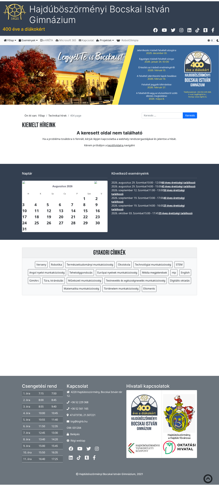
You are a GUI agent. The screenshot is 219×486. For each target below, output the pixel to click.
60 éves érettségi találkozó (178, 182)
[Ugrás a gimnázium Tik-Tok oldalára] (197, 31)
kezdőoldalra (115, 145)
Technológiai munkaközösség (153, 264)
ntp (174, 272)
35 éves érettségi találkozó (176, 213)
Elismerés (149, 288)
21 (73, 216)
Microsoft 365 (67, 40)
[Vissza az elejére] (208, 479)
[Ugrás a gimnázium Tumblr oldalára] (205, 31)
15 (85, 210)
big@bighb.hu (79, 421)
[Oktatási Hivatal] (179, 449)
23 (97, 216)
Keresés (190, 115)
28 (73, 222)
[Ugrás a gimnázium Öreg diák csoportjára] (212, 31)
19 (49, 216)
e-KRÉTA (47, 40)
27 (61, 222)
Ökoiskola (124, 264)
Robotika (56, 264)
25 (36, 222)
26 (49, 222)
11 (36, 210)
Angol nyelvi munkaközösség (47, 272)
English (185, 272)
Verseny (41, 264)
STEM (179, 264)
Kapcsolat (87, 40)
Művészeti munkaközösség (84, 280)
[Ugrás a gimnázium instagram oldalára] (181, 31)
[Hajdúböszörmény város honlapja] (179, 411)
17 (24, 216)
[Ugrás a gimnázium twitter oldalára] (173, 31)
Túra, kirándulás (53, 280)
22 (85, 216)
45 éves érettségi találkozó (178, 186)
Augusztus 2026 (62, 186)
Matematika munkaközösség (81, 288)
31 (24, 228)
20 (61, 216)
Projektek (105, 40)
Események (28, 40)
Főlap (11, 40)
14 (73, 210)
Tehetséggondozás (81, 272)
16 (97, 210)
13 (61, 210)
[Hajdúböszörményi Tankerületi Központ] (144, 450)
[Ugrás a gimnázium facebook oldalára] (155, 31)
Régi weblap (78, 440)
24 (24, 222)
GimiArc (34, 280)
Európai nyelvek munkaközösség (117, 272)
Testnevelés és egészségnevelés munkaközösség (135, 280)
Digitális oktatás (180, 280)
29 (85, 222)
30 (97, 222)
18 (36, 216)
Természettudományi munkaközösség (90, 264)
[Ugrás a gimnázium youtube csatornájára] (164, 31)
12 (49, 210)
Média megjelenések (154, 272)
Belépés (75, 434)
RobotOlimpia (129, 40)
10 (24, 210)
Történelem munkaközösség (121, 288)
